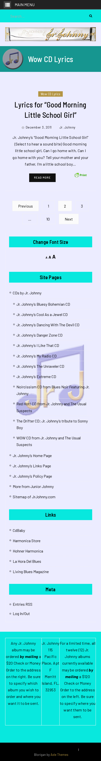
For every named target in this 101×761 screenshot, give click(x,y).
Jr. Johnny (68, 127)
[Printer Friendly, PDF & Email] (80, 174)
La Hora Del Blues (27, 561)
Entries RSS (22, 604)
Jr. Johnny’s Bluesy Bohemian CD (43, 304)
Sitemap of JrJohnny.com (34, 496)
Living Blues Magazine (31, 571)
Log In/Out (21, 613)
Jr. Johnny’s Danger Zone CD (39, 335)
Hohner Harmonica (28, 551)
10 (48, 219)
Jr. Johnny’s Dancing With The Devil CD (47, 324)
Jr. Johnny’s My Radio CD (36, 356)
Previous (25, 206)
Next (69, 219)
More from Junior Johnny (33, 486)
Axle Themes (59, 755)
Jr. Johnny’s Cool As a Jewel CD (42, 314)
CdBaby (19, 530)
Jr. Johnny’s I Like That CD (37, 345)
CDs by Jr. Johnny (27, 292)
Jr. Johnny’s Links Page (32, 465)
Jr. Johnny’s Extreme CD (36, 376)
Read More (42, 177)
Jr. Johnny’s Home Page (32, 455)
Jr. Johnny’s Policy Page (32, 476)
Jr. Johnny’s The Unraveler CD (40, 366)
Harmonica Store (26, 540)
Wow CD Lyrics (51, 94)
